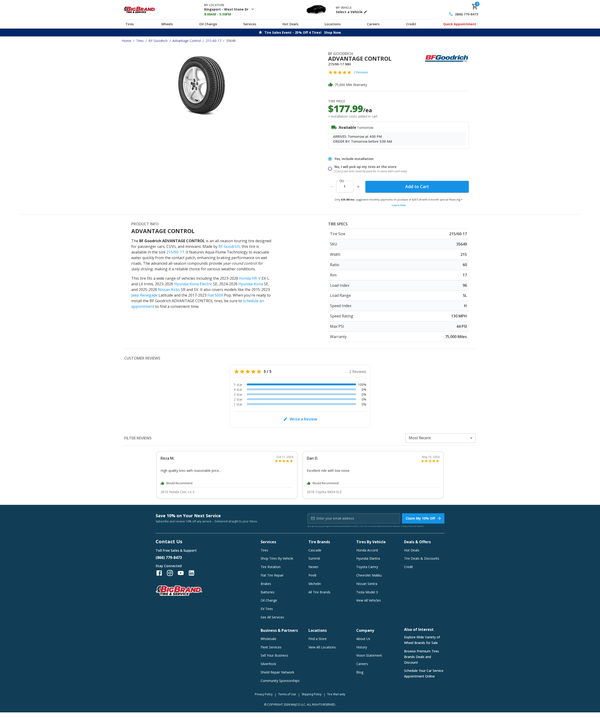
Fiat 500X (215, 295)
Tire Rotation (271, 567)
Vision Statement (369, 655)
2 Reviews (361, 72)
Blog (359, 672)
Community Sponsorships (280, 680)
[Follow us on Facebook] (159, 573)
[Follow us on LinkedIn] (191, 573)
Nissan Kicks (169, 289)
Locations (333, 24)
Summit (314, 558)
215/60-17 (175, 252)
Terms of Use (287, 694)
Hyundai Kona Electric (193, 283)
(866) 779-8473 (466, 14)
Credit (411, 24)
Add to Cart (417, 186)
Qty (341, 181)
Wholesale (268, 638)
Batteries (267, 592)
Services (249, 24)
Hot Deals (290, 24)
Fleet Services (271, 647)
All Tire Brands (319, 592)
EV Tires (267, 608)
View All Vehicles (368, 600)
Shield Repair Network (277, 672)
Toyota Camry (367, 567)
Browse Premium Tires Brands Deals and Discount (421, 657)
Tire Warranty (336, 694)
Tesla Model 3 (367, 592)
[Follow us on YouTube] (180, 573)
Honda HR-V (250, 278)
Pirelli (312, 575)
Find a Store (317, 638)
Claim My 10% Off (420, 518)
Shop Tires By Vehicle (277, 558)
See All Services (272, 617)
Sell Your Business (274, 655)
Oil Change (208, 24)
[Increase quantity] (358, 186)
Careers (373, 24)
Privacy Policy (407, 526)
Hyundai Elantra (368, 558)
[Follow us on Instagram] (169, 573)
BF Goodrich (158, 40)
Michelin (314, 583)
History (361, 647)
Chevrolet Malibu (369, 575)
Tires (129, 24)
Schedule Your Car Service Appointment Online (423, 673)
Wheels (167, 24)
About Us (363, 638)
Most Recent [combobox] (420, 437)
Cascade (314, 550)
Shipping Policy (312, 694)
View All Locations (322, 647)
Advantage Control (186, 40)
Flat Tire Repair (272, 575)
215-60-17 (213, 40)
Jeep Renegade (144, 295)
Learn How (399, 205)
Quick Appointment (459, 24)
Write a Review (303, 419)
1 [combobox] (344, 186)
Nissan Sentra (366, 583)
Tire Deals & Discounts (421, 558)
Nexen (313, 567)
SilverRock (268, 664)
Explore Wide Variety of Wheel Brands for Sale (422, 640)
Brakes (266, 583)
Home (126, 40)
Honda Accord (367, 550)
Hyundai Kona (250, 283)
